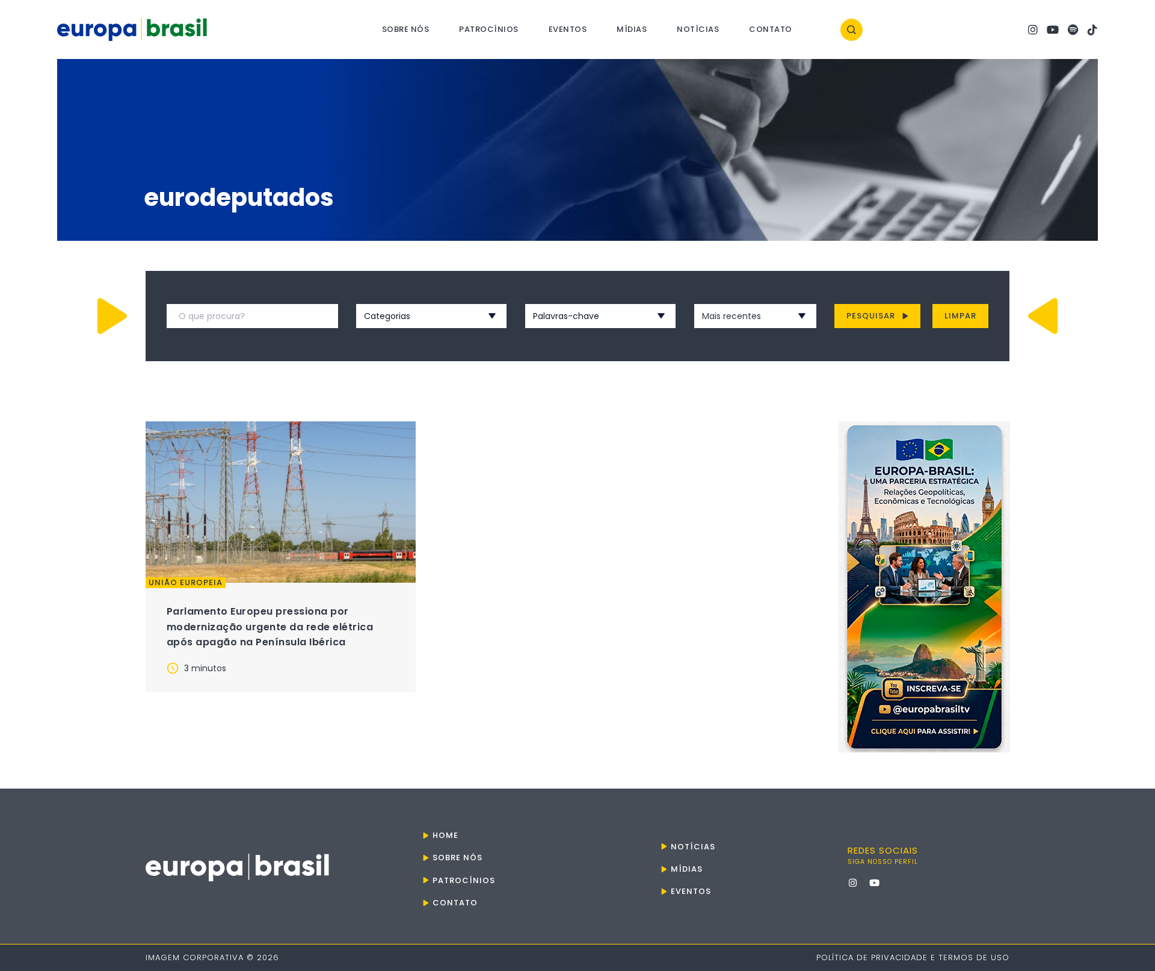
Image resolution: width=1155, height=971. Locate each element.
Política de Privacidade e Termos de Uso (912, 957)
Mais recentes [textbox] (731, 316)
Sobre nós (406, 29)
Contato (770, 29)
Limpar (960, 315)
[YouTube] (1052, 29)
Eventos (568, 29)
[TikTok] (1092, 29)
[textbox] (415, 316)
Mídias (632, 29)
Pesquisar (870, 315)
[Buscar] (851, 30)
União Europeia (186, 582)
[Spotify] (1072, 29)
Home (445, 835)
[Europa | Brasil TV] (924, 586)
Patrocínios (489, 29)
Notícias (698, 29)
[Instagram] (1032, 29)
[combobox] (415, 316)
